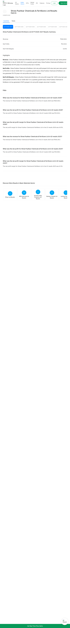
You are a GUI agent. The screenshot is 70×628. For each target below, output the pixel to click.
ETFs (27, 3)
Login (54, 3)
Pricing (48, 3)
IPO (37, 3)
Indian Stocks (22, 3)
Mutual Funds (32, 3)
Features (42, 3)
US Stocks (17, 3)
